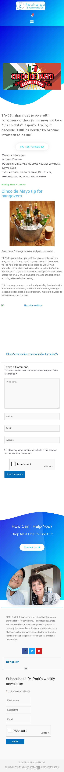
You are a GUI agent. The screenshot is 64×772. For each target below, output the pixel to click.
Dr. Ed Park (44, 172)
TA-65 (13, 167)
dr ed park (21, 163)
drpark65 (7, 176)
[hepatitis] (32, 326)
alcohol (14, 172)
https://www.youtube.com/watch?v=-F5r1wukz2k (32, 354)
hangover (28, 176)
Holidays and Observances (44, 163)
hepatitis (41, 176)
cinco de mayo (28, 172)
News (5, 167)
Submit (15, 741)
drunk (17, 176)
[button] (32, 21)
